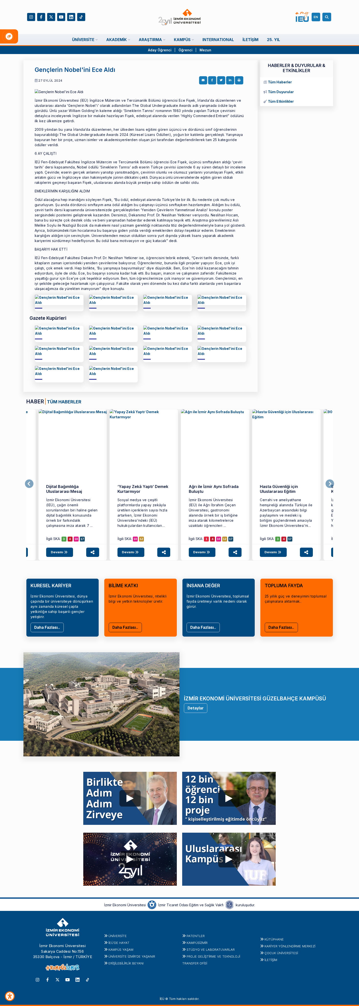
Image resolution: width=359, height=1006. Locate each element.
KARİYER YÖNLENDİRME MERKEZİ (289, 946)
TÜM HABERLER (64, 401)
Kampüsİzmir (197, 943)
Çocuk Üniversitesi (281, 953)
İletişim (270, 960)
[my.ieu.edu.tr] (302, 17)
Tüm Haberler (280, 82)
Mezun (205, 50)
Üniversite (117, 936)
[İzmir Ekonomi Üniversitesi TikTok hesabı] (81, 16)
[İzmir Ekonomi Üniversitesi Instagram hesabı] (31, 16)
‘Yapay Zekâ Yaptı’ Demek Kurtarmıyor (142, 489)
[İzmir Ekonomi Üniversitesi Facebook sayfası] (41, 16)
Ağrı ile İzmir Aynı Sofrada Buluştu (214, 489)
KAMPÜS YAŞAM (120, 949)
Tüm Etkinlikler (281, 101)
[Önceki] (29, 484)
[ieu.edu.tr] (179, 17)
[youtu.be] (130, 797)
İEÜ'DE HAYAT (118, 943)
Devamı (57, 552)
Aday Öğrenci (159, 50)
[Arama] (327, 17)
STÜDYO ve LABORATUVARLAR (211, 949)
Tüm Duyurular (281, 92)
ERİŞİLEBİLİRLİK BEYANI (126, 963)
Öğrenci (186, 50)
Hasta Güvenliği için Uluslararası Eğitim (279, 489)
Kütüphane (274, 939)
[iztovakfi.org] (229, 905)
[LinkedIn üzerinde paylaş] (230, 80)
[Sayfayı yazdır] (239, 80)
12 (141, 539)
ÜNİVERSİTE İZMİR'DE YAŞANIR (131, 956)
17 (82, 539)
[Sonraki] (330, 484)
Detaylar (196, 708)
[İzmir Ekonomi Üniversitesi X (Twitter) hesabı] (51, 16)
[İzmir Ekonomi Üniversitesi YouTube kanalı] (61, 16)
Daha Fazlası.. (47, 627)
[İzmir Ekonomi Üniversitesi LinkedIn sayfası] (71, 16)
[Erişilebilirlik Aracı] (10, 996)
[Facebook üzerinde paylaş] (212, 80)
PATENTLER (196, 936)
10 (76, 539)
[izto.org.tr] (152, 905)
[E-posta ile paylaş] (203, 80)
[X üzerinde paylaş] (221, 80)
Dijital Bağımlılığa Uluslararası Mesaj (64, 489)
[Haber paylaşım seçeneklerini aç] (92, 552)
